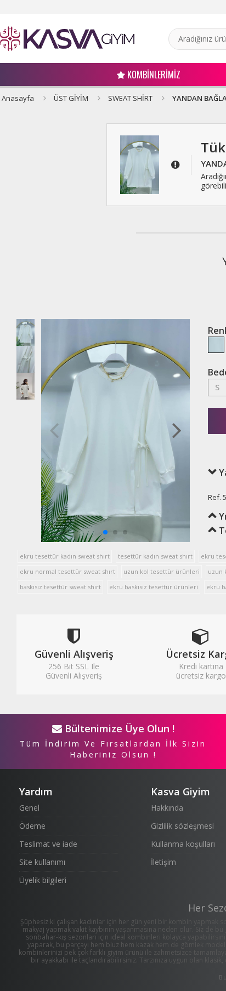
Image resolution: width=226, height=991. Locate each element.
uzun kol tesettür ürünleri (161, 571)
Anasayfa (18, 98)
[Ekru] (216, 345)
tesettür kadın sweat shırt (155, 556)
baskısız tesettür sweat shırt (60, 587)
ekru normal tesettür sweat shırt (67, 571)
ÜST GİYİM (71, 98)
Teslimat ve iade (48, 844)
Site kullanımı (42, 862)
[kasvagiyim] (67, 39)
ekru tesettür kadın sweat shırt (65, 556)
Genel (29, 807)
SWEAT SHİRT (130, 98)
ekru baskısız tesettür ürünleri (153, 587)
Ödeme (32, 826)
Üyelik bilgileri (42, 880)
